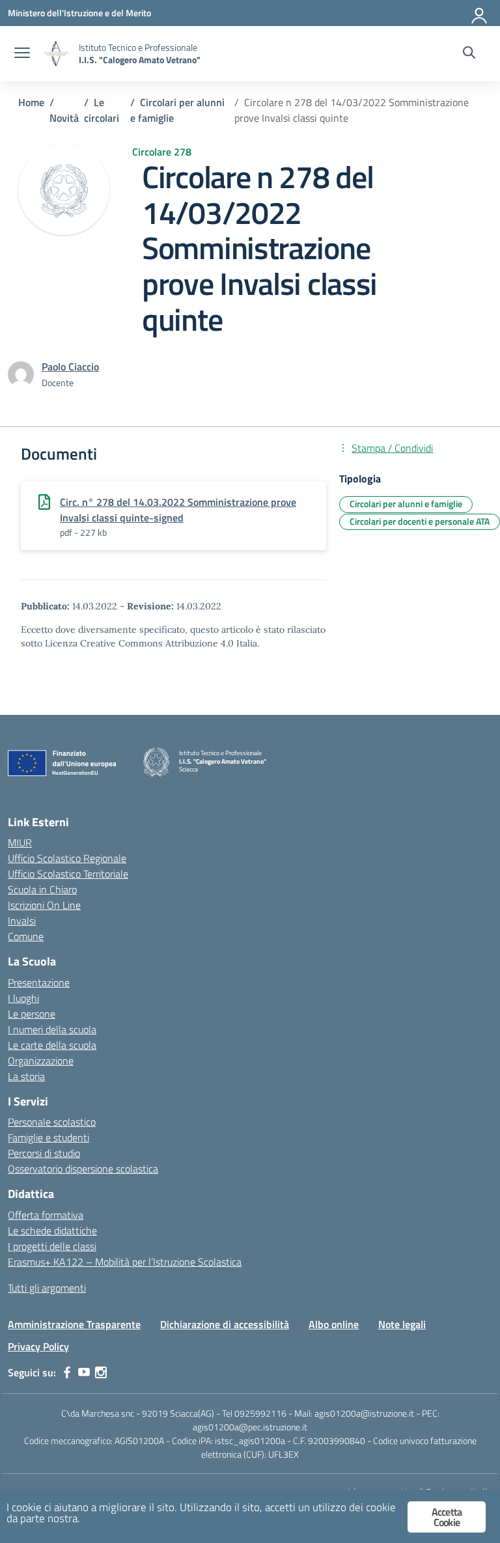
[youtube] (84, 1372)
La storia (26, 1076)
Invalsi (22, 920)
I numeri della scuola (52, 1029)
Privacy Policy (38, 1346)
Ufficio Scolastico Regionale (67, 858)
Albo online (334, 1324)
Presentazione (39, 982)
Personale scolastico (52, 1122)
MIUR (20, 842)
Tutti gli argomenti (47, 1288)
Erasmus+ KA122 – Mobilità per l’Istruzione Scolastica (125, 1262)
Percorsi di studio (44, 1153)
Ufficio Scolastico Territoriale (68, 874)
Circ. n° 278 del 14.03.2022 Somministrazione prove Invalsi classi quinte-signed (178, 509)
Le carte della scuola (52, 1045)
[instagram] (101, 1372)
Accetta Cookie (447, 1517)
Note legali (402, 1324)
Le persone (31, 1014)
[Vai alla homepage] (56, 53)
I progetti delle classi (52, 1246)
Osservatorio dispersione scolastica (83, 1168)
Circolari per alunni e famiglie (406, 503)
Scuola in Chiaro (42, 889)
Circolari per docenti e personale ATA (420, 521)
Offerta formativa (45, 1215)
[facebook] (67, 1372)
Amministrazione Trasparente (74, 1324)
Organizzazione (41, 1060)
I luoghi (23, 998)
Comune (26, 936)
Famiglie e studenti (48, 1137)
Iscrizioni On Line (44, 905)
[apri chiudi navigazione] (22, 54)
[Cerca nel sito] (469, 54)
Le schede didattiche (52, 1230)
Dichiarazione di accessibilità (224, 1324)
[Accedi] (479, 13)
